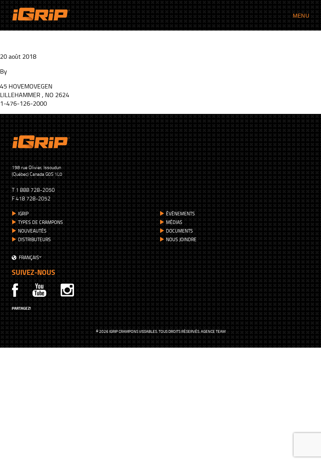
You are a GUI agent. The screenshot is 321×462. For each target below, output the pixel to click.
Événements (180, 213)
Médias (174, 222)
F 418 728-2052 (31, 198)
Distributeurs (34, 239)
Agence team (213, 331)
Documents (179, 230)
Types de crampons (40, 222)
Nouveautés (32, 230)
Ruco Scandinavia (35, 37)
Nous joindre (181, 239)
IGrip (23, 213)
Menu (301, 16)
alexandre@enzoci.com (39, 71)
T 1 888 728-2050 (33, 189)
